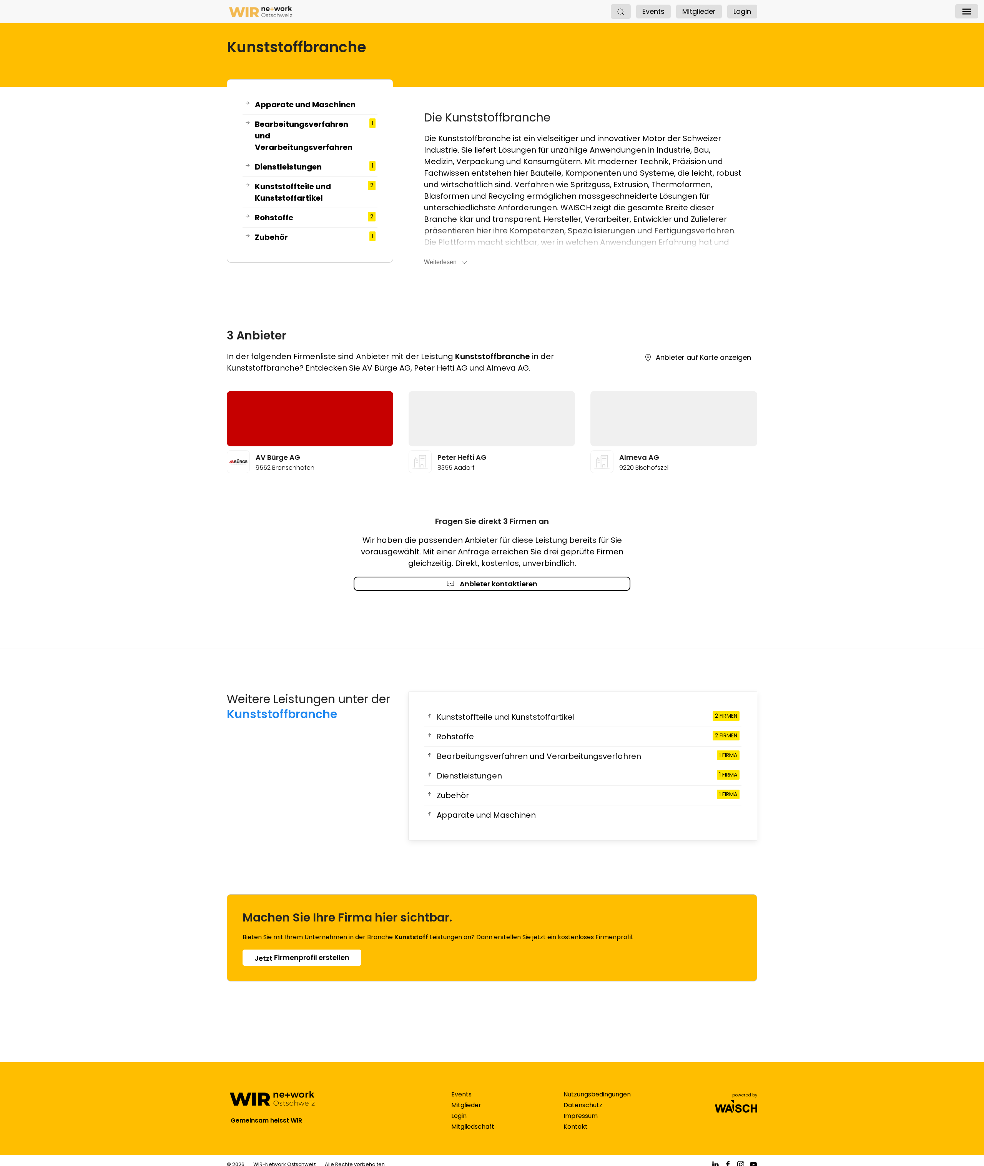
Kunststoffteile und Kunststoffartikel (314, 192)
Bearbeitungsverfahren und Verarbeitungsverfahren (314, 136)
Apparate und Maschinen (305, 104)
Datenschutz (582, 1105)
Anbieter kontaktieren (497, 584)
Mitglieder (699, 11)
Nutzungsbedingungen (597, 1094)
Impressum (580, 1115)
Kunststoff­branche (282, 714)
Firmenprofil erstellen (301, 958)
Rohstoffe (314, 217)
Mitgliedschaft (472, 1126)
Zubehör (314, 237)
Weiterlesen (440, 262)
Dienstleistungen (314, 166)
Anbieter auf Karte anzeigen (703, 357)
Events (653, 11)
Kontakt (575, 1126)
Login (742, 11)
